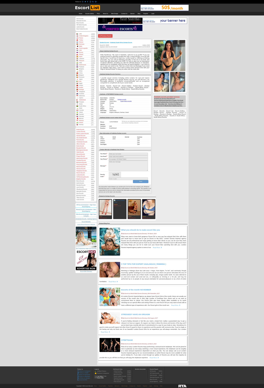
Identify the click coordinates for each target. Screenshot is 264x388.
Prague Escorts (80, 156)
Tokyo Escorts (80, 197)
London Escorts (80, 131)
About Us (105, 13)
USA (80, 50)
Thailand (81, 67)
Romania (81, 77)
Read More (157, 247)
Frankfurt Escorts (81, 160)
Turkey (81, 40)
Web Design (114, 13)
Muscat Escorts (80, 154)
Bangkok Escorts (81, 148)
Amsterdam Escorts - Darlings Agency (86, 219)
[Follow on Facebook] (88, 2)
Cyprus (81, 98)
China (80, 73)
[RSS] (93, 2)
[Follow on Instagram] (83, 2)
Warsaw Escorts (80, 168)
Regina (130, 216)
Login (152, 13)
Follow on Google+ (85, 378)
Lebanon (81, 58)
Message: (103, 166)
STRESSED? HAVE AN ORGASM (135, 314)
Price (98, 13)
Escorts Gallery (89, 13)
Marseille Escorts (81, 191)
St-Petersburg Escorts (82, 177)
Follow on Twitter (84, 373)
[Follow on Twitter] (86, 2)
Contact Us (124, 13)
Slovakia (81, 116)
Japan (81, 79)
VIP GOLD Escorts (81, 25)
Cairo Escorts (80, 199)
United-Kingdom (83, 36)
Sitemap (156, 386)
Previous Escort (106, 36)
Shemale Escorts (81, 20)
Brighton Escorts (81, 179)
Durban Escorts (103, 218)
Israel (80, 108)
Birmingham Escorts (82, 150)
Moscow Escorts (80, 166)
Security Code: (102, 175)
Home (80, 13)
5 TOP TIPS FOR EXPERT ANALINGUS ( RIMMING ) (143, 264)
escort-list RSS (83, 380)
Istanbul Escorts (80, 135)
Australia (81, 93)
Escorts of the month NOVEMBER (136, 290)
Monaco (81, 120)
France (81, 38)
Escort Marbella (86, 222)
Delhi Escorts (80, 183)
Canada (81, 110)
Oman (80, 71)
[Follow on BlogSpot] (91, 2)
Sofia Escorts (80, 152)
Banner (132, 13)
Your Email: (103, 156)
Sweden (81, 114)
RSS (161, 386)
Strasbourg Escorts (81, 189)
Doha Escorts (80, 146)
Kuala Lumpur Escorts (82, 133)
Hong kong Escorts (81, 164)
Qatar (80, 46)
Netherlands (82, 65)
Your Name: (103, 153)
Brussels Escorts (81, 195)
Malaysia (81, 60)
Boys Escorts (80, 23)
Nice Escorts (79, 193)
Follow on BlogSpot (84, 376)
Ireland (81, 122)
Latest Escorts (80, 27)
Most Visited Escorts (82, 29)
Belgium (81, 75)
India (80, 62)
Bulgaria (81, 69)
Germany (81, 44)
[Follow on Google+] (96, 2)
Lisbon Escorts (80, 175)
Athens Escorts (80, 144)
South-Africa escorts (126, 101)
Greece (81, 42)
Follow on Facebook (84, 374)
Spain (80, 56)
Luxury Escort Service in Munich (86, 224)
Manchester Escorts (81, 158)
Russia (81, 52)
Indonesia (82, 95)
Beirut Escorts (80, 181)
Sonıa (100, 216)
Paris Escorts (80, 140)
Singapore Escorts (81, 170)
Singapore (82, 91)
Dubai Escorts (80, 129)
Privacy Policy (100, 377)
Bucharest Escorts (81, 162)
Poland (81, 54)
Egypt (80, 83)
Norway (81, 124)
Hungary (81, 102)
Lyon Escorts (80, 187)
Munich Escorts (80, 173)
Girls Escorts (79, 18)
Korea (80, 104)
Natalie (144, 216)
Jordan (81, 85)
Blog (139, 13)
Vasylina (116, 204)
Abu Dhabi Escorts (81, 137)
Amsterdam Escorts (81, 142)
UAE (80, 34)
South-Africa (82, 106)
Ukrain (81, 112)
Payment (110, 386)
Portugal (81, 89)
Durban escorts (122, 99)
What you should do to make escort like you (140, 230)
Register (145, 13)
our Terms (100, 376)
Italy (80, 81)
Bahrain (81, 118)
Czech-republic (83, 48)
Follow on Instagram (84, 371)
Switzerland (82, 100)
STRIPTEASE (127, 340)
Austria (81, 87)
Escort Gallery (102, 386)
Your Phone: (104, 159)
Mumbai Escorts (80, 185)
